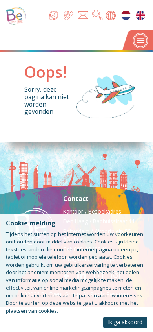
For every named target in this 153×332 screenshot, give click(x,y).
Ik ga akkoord (125, 322)
